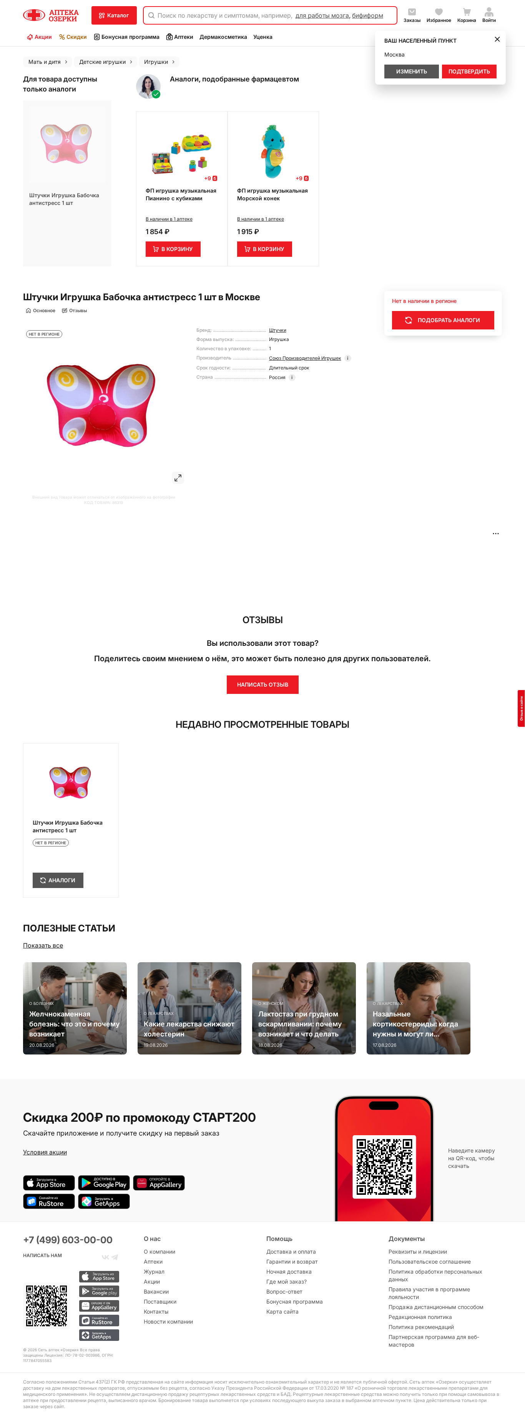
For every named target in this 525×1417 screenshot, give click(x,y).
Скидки (76, 36)
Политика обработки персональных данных (435, 1275)
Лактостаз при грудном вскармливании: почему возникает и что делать (300, 1024)
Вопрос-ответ (284, 1291)
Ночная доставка (289, 1271)
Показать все (43, 945)
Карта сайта (282, 1311)
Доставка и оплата (291, 1251)
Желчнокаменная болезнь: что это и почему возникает (74, 1024)
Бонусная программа (130, 36)
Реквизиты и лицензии (418, 1251)
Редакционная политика (420, 1317)
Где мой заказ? (286, 1281)
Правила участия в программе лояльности (429, 1293)
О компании (159, 1251)
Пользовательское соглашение (430, 1261)
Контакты (156, 1311)
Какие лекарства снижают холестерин (189, 1029)
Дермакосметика (223, 36)
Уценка (262, 36)
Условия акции (45, 1152)
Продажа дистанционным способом (436, 1307)
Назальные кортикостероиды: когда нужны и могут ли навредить (415, 1024)
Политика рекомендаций (421, 1327)
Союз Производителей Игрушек (305, 358)
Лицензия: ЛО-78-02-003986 (72, 1355)
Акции (43, 36)
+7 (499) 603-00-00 (68, 1240)
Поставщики (160, 1301)
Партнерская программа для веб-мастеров (434, 1341)
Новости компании (168, 1321)
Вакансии (156, 1291)
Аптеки (183, 36)
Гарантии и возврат (292, 1261)
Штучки (277, 330)
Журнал (154, 1271)
